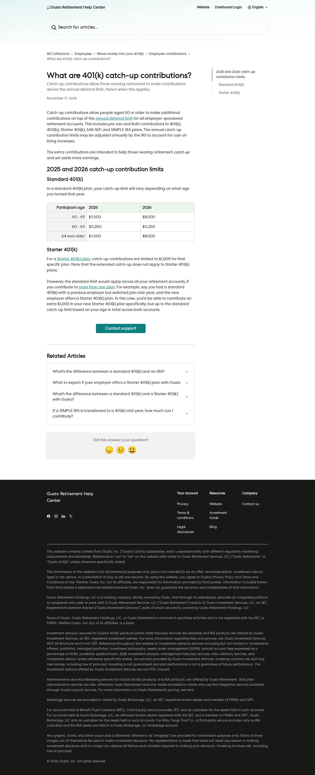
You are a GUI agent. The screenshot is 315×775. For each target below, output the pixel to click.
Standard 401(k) (231, 85)
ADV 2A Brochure (60, 643)
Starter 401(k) (229, 93)
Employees (83, 54)
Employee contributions (167, 54)
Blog (213, 527)
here (190, 690)
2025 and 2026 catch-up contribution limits (235, 74)
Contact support (120, 328)
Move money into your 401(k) (120, 54)
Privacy (182, 504)
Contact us (250, 504)
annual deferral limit (114, 118)
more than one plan (97, 287)
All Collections (58, 54)
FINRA (234, 700)
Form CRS (89, 643)
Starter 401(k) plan (73, 259)
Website (203, 7)
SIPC (250, 700)
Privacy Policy (223, 577)
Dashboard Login (228, 7)
